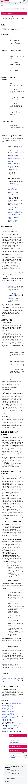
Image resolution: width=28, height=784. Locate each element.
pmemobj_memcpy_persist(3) (16, 158)
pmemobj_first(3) (13, 194)
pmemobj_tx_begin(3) (14, 211)
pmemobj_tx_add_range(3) (15, 212)
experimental (13, 760)
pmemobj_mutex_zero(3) (14, 163)
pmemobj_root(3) (12, 189)
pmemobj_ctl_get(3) (13, 147)
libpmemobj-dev (13, 8)
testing (12, 755)
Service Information (10, 7)
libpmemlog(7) (12, 294)
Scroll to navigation (7, 13)
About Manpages (14, 3)
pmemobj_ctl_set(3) (7, 708)
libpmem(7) (12, 263)
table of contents (15, 746)
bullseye (7, 8)
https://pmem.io (7, 728)
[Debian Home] (2, 3)
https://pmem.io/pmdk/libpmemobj (12, 678)
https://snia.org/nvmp (9, 695)
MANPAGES (6, 0)
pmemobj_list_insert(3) (15, 203)
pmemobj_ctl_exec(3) (8, 705)
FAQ (21, 3)
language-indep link (15, 737)
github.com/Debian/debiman (11, 780)
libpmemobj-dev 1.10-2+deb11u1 (18, 767)
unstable (12, 757)
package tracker (14, 740)
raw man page (14, 742)
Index (6, 3)
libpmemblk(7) (12, 286)
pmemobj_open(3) (19, 152)
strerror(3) (5, 497)
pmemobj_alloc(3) (13, 184)
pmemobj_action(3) (13, 220)
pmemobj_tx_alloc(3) (14, 214)
